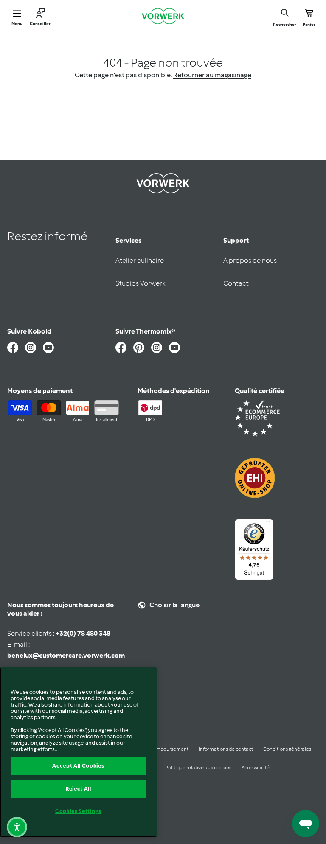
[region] (78, 752)
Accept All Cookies (78, 766)
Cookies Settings (78, 811)
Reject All (78, 788)
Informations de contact (226, 749)
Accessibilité (256, 768)
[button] (17, 827)
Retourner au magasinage (212, 75)
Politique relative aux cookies (198, 768)
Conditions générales (287, 749)
